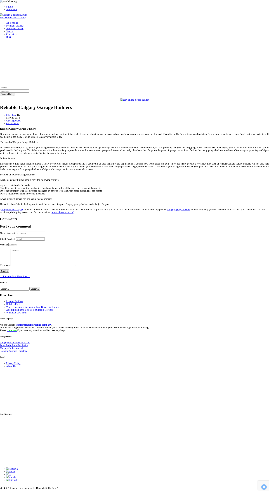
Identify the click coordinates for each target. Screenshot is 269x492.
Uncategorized (13, 120)
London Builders (14, 301)
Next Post (23, 276)
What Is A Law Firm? (17, 312)
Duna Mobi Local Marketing (14, 345)
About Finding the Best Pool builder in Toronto (29, 309)
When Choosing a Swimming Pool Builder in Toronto (32, 307)
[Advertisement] (134, 63)
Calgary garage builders (178, 209)
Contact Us (11, 34)
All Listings (12, 23)
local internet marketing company (33, 324)
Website (4, 244)
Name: (7, 233)
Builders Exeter (13, 304)
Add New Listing (15, 28)
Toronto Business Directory (13, 351)
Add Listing (12, 9)
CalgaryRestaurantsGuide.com (15, 342)
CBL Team (11, 115)
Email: (7, 239)
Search (9, 31)
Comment (5, 265)
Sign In (9, 6)
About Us (11, 366)
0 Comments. (12, 123)
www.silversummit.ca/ (62, 212)
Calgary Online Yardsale (12, 348)
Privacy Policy (13, 363)
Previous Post (8, 276)
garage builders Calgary (11, 209)
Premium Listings (15, 25)
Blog (8, 37)
